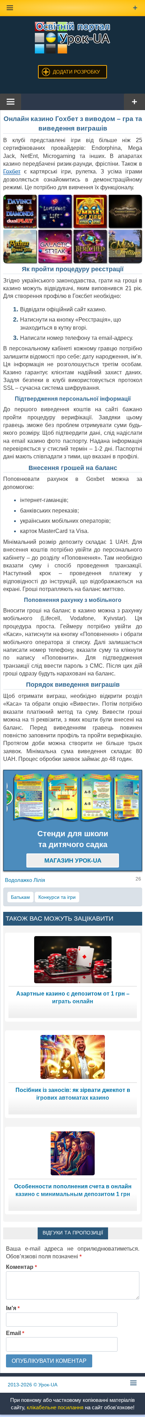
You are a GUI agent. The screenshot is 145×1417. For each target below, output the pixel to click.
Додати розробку (76, 72)
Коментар (21, 1267)
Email (15, 1333)
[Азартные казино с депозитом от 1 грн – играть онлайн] (73, 959)
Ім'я (13, 1308)
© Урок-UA (32, 1384)
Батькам (20, 897)
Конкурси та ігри (57, 897)
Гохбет (11, 171)
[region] (73, 797)
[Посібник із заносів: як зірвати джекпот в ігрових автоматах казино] (72, 1056)
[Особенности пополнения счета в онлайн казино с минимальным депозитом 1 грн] (73, 1153)
